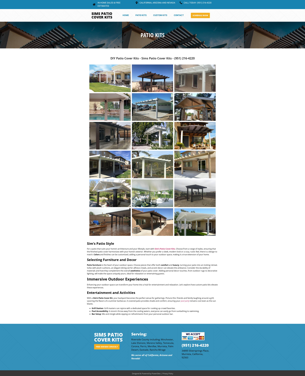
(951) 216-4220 (195, 345)
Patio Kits (141, 15)
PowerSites (156, 373)
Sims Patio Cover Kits (102, 15)
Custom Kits (160, 15)
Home (126, 15)
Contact (179, 15)
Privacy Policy (168, 373)
